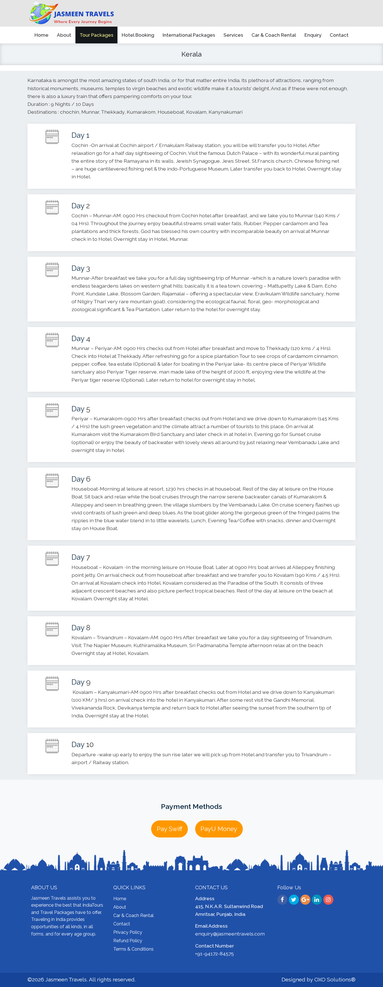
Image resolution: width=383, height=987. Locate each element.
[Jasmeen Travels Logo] (71, 13)
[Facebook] (282, 900)
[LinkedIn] (317, 900)
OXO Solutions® (335, 979)
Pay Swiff (170, 828)
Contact (121, 924)
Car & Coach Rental (133, 915)
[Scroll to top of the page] (374, 983)
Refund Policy (127, 940)
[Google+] (305, 900)
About (119, 907)
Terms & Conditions (133, 949)
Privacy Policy (127, 932)
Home (119, 898)
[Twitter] (294, 900)
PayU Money (218, 828)
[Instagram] (328, 900)
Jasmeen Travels (66, 979)
